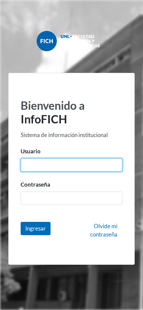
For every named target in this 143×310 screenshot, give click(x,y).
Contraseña (35, 184)
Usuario (31, 151)
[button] (36, 228)
